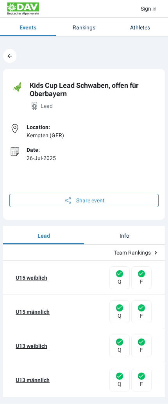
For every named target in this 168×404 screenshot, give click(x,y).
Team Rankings (132, 252)
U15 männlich (33, 312)
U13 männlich (33, 380)
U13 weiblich (31, 346)
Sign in (149, 8)
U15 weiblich (31, 278)
